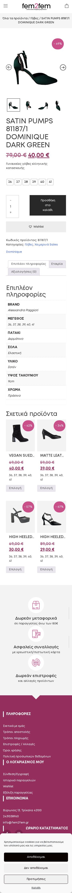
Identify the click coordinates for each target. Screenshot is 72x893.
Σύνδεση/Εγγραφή (16, 774)
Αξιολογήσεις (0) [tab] (23, 271)
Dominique (14, 252)
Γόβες (34, 18)
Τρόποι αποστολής (16, 732)
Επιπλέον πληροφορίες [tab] (28, 264)
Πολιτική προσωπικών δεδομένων (27, 756)
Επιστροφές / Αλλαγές (19, 744)
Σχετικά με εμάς (14, 726)
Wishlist (8, 786)
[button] (36, 226)
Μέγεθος (14, 175)
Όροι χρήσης (12, 750)
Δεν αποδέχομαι (36, 868)
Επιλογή (15, 488)
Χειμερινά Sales (46, 244)
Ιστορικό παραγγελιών (19, 780)
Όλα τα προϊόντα (15, 18)
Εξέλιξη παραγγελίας (18, 793)
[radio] (10, 182)
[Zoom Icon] (36, 66)
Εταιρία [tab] (57, 264)
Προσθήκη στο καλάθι (48, 205)
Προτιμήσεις (36, 879)
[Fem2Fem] (36, 6)
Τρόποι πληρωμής (15, 738)
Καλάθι (36, 888)
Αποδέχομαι (36, 857)
